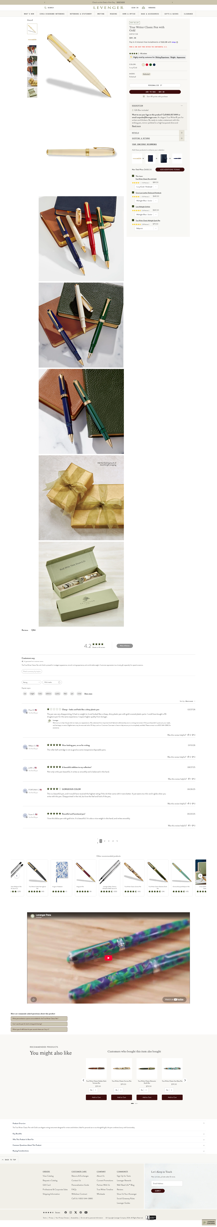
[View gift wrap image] (32, 82)
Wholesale (101, 1193)
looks (40, 693)
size (25, 693)
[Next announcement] (172, 2)
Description (137, 106)
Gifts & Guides (171, 14)
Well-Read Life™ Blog (125, 1184)
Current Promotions (105, 1180)
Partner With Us (103, 1184)
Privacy (51, 1218)
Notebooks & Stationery (81, 14)
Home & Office (129, 14)
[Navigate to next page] (109, 843)
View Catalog (48, 1175)
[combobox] (31, 682)
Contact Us (76, 1180)
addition (48, 693)
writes (79, 693)
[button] (200, 875)
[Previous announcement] (44, 2)
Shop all (30, 20)
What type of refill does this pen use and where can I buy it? (31, 1029)
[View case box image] (32, 93)
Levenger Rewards (124, 1180)
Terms (45, 1218)
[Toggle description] (181, 105)
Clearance (188, 14)
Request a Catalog (50, 1180)
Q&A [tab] (33, 629)
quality (57, 693)
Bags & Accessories (150, 14)
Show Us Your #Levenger (127, 1193)
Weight (172, 57)
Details (135, 133)
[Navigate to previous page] (109, 839)
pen (72, 693)
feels (65, 693)
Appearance (181, 57)
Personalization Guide (80, 1184)
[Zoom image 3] (81, 325)
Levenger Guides (123, 1202)
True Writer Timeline (105, 1189)
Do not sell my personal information (92, 1218)
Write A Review (125, 646)
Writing (100, 14)
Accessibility (75, 1218)
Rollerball (146, 74)
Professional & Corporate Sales (55, 1189)
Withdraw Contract (79, 1193)
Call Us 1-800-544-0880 (82, 1198)
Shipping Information (51, 1193)
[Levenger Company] (108, 7)
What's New (29, 14)
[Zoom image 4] (81, 411)
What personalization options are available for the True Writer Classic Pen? (35, 1018)
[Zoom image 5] (81, 152)
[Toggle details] (181, 132)
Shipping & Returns (141, 138)
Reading (113, 14)
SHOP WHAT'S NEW (127, 2)
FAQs (74, 1189)
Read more (136, 126)
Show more (88, 693)
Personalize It (155, 85)
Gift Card (47, 1184)
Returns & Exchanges (80, 1175)
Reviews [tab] (25, 630)
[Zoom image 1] (81, 66)
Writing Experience (162, 57)
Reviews (120, 1189)
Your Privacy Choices (62, 1218)
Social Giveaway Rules (126, 1198)
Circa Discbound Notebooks (52, 14)
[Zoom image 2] (81, 238)
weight (32, 693)
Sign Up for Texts (124, 1175)
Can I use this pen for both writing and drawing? (27, 1024)
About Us (100, 1175)
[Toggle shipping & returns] (181, 138)
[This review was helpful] (188, 735)
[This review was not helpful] (192, 735)
